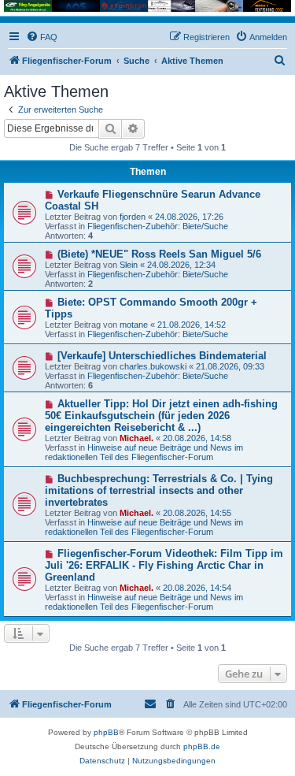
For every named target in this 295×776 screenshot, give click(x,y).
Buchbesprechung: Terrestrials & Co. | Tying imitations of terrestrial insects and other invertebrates (159, 490)
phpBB (106, 732)
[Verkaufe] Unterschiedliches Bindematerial (162, 356)
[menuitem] (41, 37)
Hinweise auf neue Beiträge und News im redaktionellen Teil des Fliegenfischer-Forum (144, 452)
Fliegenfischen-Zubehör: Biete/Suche (157, 226)
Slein (129, 264)
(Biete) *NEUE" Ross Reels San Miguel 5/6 (159, 254)
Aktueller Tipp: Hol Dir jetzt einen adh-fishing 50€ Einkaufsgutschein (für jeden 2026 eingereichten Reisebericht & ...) (161, 415)
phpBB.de (201, 746)
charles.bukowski (153, 366)
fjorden (133, 216)
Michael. (136, 438)
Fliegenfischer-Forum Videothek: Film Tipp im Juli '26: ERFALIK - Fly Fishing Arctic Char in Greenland (164, 565)
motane (134, 324)
